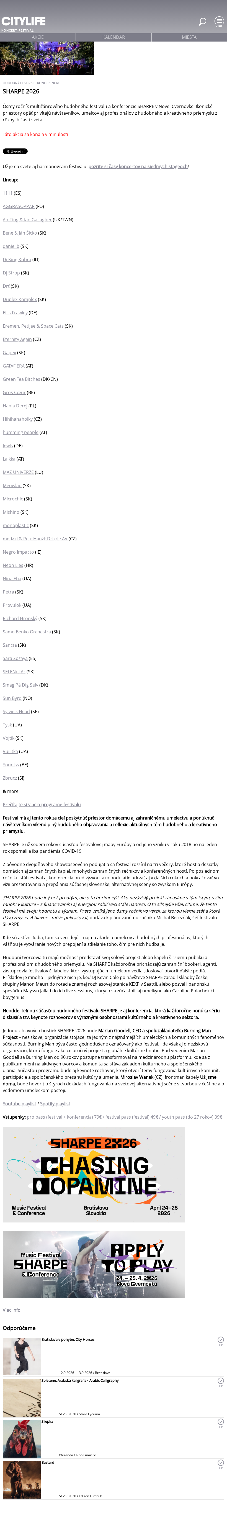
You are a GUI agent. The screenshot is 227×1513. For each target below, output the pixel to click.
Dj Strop (11, 273)
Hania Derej (15, 406)
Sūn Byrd (12, 698)
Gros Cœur (14, 392)
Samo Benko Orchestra (27, 632)
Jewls (8, 446)
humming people (20, 432)
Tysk (7, 725)
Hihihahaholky (18, 419)
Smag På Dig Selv (20, 685)
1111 (8, 193)
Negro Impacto (18, 552)
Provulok (12, 605)
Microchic (13, 499)
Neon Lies (13, 565)
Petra (8, 592)
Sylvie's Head (16, 711)
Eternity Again (17, 339)
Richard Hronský (20, 618)
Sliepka (47, 1421)
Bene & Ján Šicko (20, 233)
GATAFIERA (14, 366)
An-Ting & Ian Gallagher (27, 220)
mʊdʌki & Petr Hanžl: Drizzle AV (35, 539)
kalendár (113, 37)
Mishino (11, 512)
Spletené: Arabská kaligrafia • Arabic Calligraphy (80, 1380)
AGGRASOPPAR (19, 206)
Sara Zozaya (15, 658)
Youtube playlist (19, 1104)
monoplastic (16, 525)
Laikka (9, 459)
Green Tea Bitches (21, 379)
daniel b (11, 246)
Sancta (10, 645)
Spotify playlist (55, 1104)
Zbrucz (10, 778)
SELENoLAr (14, 672)
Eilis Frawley (15, 313)
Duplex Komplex (20, 299)
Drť (6, 286)
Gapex (9, 353)
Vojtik (8, 738)
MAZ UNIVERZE (18, 472)
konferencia (48, 83)
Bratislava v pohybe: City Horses (68, 1339)
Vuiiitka (10, 751)
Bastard (48, 1462)
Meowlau (12, 485)
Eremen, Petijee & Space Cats (33, 326)
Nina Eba (12, 579)
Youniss (11, 765)
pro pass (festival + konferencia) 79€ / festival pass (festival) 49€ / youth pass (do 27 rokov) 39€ (124, 1117)
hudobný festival (18, 83)
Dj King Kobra (17, 259)
